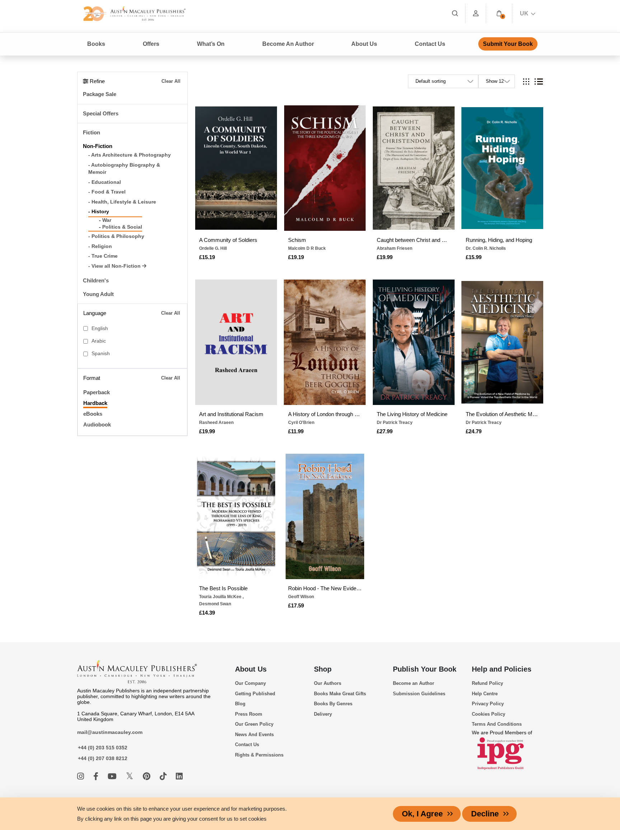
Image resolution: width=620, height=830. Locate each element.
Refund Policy (487, 683)
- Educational (104, 182)
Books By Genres (333, 703)
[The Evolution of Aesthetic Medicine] (502, 342)
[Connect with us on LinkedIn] (179, 776)
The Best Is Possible (223, 588)
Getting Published (255, 693)
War (106, 220)
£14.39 (207, 613)
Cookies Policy (488, 714)
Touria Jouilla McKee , (221, 596)
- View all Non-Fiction (115, 266)
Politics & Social (122, 227)
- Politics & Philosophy (116, 236)
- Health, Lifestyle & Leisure (122, 202)
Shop (323, 669)
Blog (240, 703)
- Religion (100, 246)
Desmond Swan (215, 603)
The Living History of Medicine (412, 414)
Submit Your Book (508, 44)
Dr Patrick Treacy (395, 422)
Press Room (248, 714)
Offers (151, 44)
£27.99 (385, 431)
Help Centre (485, 693)
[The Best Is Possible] (236, 516)
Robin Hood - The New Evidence (325, 588)
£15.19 (207, 257)
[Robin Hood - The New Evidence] (325, 516)
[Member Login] (475, 13)
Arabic (98, 341)
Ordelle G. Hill (213, 248)
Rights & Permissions (259, 755)
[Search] (454, 13)
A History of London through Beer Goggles (325, 414)
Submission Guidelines (419, 693)
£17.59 (296, 605)
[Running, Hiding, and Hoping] (502, 168)
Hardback (95, 403)
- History (98, 211)
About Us (251, 669)
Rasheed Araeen (216, 422)
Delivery (323, 714)
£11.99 (296, 431)
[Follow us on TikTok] (164, 776)
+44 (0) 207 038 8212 (102, 758)
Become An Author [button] (288, 44)
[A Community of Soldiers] (236, 168)
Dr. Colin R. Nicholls (486, 248)
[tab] (526, 81)
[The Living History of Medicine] (414, 342)
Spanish (100, 353)
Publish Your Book (424, 669)
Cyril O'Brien (301, 422)
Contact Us (430, 44)
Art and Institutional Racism (231, 414)
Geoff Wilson (301, 596)
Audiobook (97, 424)
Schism (297, 240)
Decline (485, 813)
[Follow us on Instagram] (81, 776)
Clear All (170, 81)
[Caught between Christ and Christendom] (414, 168)
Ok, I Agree (422, 813)
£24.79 (474, 431)
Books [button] (96, 44)
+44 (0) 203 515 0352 (102, 747)
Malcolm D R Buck (307, 248)
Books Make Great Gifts (340, 693)
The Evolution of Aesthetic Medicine (502, 414)
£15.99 (474, 257)
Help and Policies (501, 669)
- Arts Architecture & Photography (129, 155)
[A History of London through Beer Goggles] (325, 342)
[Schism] (325, 168)
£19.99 (385, 257)
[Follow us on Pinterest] (147, 776)
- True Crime (103, 256)
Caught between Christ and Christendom (413, 240)
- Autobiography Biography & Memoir (124, 168)
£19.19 (296, 257)
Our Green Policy (254, 724)
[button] (499, 13)
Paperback (96, 392)
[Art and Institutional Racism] (236, 342)
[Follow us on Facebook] (96, 776)
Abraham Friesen (394, 248)
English (99, 328)
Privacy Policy (488, 703)
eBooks (92, 414)
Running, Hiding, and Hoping (499, 240)
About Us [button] (364, 44)
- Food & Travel (107, 192)
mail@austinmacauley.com (109, 732)
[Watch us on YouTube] (113, 776)
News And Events (254, 734)
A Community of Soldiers (228, 240)
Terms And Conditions (497, 724)
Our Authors (327, 683)
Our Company (250, 683)
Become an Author (413, 683)
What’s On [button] (211, 44)
